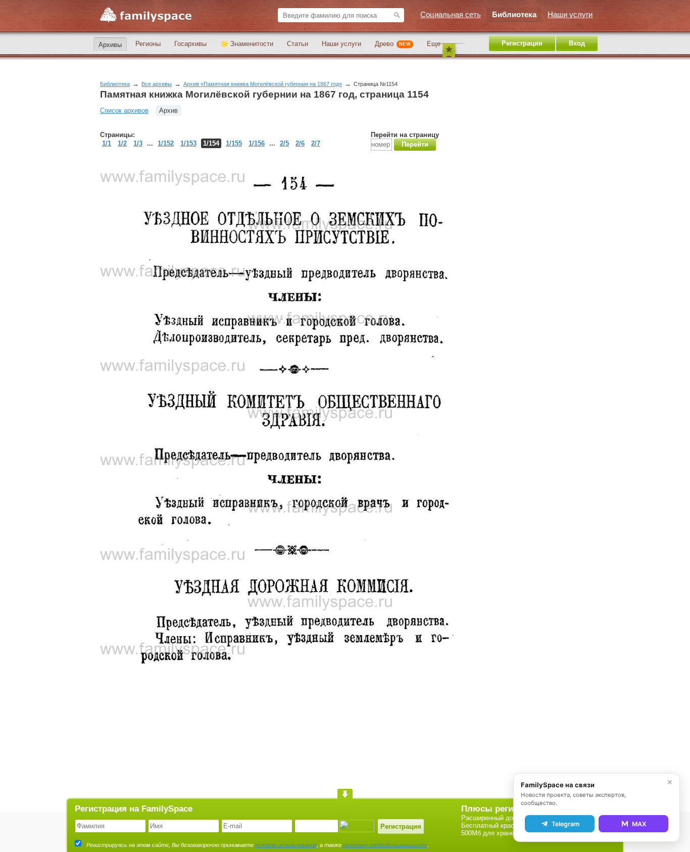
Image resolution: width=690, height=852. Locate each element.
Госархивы (190, 44)
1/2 (122, 143)
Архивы (110, 45)
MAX (639, 824)
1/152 (166, 143)
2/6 (300, 143)
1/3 (137, 143)
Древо (393, 44)
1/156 (257, 143)
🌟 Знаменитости (246, 44)
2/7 (315, 143)
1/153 (188, 143)
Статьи (297, 44)
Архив (168, 110)
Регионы (148, 44)
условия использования (286, 845)
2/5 (284, 143)
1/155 (234, 143)
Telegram (565, 824)
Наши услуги (341, 44)
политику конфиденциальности (385, 845)
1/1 (106, 143)
